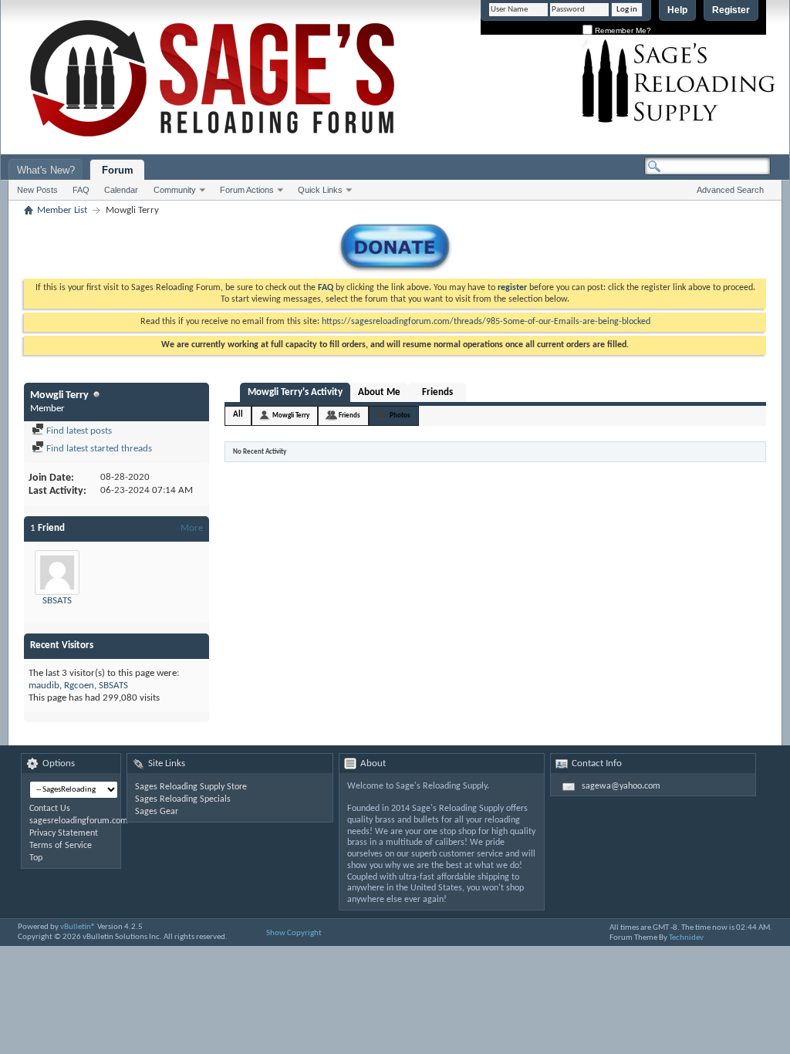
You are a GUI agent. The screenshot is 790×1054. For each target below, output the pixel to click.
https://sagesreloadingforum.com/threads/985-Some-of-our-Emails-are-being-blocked (486, 321)
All (238, 414)
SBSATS (57, 601)
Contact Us (49, 808)
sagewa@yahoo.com (621, 786)
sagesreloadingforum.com (78, 821)
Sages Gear (156, 811)
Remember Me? (621, 30)
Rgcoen (79, 686)
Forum (117, 170)
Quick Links (320, 189)
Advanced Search (730, 189)
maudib (44, 686)
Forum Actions (247, 189)
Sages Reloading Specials (183, 799)
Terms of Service (60, 845)
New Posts (37, 189)
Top (35, 858)
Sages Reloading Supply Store (191, 787)
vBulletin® (78, 927)
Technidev (686, 938)
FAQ (81, 189)
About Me (379, 392)
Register (731, 10)
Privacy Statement (63, 833)
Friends (437, 392)
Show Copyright (294, 933)
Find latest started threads (98, 449)
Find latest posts (78, 431)
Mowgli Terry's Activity (295, 392)
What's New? (46, 170)
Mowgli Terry (290, 415)
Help (677, 10)
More (192, 528)
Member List (62, 210)
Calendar (121, 189)
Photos (400, 415)
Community (175, 189)
